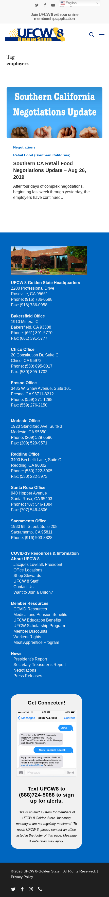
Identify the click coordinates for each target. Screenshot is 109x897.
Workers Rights (27, 637)
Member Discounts (30, 631)
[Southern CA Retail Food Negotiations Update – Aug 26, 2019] (54, 112)
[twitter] (37, 5)
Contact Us (23, 587)
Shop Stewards (27, 575)
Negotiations (24, 147)
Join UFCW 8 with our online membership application (54, 16)
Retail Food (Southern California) (41, 155)
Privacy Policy (22, 877)
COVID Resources (30, 609)
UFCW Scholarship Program (39, 626)
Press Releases (27, 676)
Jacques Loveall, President (37, 564)
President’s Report (30, 659)
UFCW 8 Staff (25, 581)
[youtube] (53, 5)
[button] (101, 34)
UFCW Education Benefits (37, 620)
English (71, 3)
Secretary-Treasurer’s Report (39, 665)
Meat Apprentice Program (36, 642)
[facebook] (45, 5)
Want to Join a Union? (33, 592)
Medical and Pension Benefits (40, 614)
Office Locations (27, 570)
